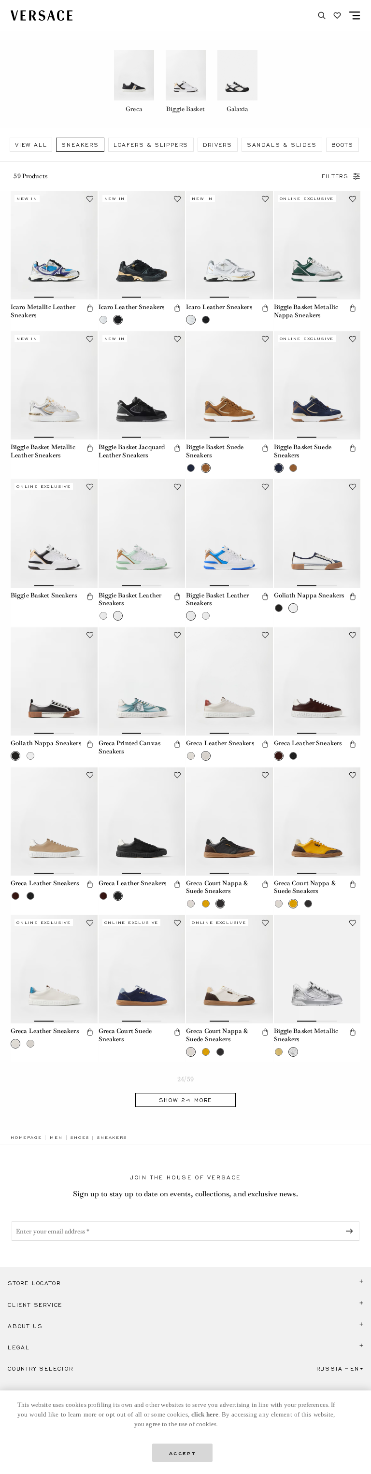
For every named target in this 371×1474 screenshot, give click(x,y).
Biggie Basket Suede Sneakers (214, 451)
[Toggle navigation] (354, 15)
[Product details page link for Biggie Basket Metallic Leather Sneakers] (54, 385)
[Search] (322, 15)
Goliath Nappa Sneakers (309, 595)
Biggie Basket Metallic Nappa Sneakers (306, 311)
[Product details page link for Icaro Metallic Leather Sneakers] (54, 245)
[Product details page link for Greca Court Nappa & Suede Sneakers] (229, 821)
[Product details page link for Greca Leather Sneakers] (229, 681)
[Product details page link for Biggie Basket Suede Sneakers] (229, 385)
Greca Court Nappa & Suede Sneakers (217, 887)
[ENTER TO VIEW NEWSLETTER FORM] (351, 1231)
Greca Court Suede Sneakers (125, 1035)
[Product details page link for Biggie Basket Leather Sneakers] (142, 533)
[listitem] (134, 83)
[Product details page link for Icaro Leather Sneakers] (142, 245)
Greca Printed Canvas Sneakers (129, 747)
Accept (182, 1452)
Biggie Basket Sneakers (44, 595)
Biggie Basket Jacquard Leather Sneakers (132, 451)
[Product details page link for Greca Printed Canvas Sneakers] (142, 681)
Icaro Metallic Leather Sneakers (43, 311)
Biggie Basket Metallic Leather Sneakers (43, 451)
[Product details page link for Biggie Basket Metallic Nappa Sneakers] (317, 245)
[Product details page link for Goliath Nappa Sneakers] (317, 533)
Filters (335, 176)
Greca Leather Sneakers (220, 743)
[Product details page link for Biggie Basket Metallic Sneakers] (317, 969)
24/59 (185, 1079)
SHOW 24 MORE (186, 1100)
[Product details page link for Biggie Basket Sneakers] (54, 533)
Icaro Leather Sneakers (132, 307)
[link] (26, 1137)
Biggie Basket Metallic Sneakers (306, 1035)
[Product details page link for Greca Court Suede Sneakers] (142, 969)
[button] (90, 308)
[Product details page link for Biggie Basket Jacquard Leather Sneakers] (142, 385)
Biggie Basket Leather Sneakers (130, 599)
